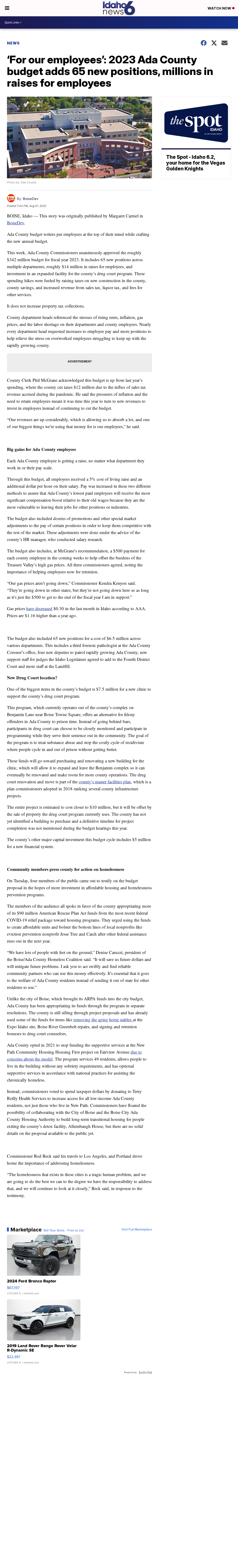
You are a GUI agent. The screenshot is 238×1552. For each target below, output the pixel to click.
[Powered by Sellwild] (145, 1372)
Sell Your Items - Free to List (63, 1230)
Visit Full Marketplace (137, 1229)
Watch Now (220, 8)
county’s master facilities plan (105, 781)
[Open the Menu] (7, 8)
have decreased (39, 608)
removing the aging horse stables (103, 1019)
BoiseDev (30, 198)
